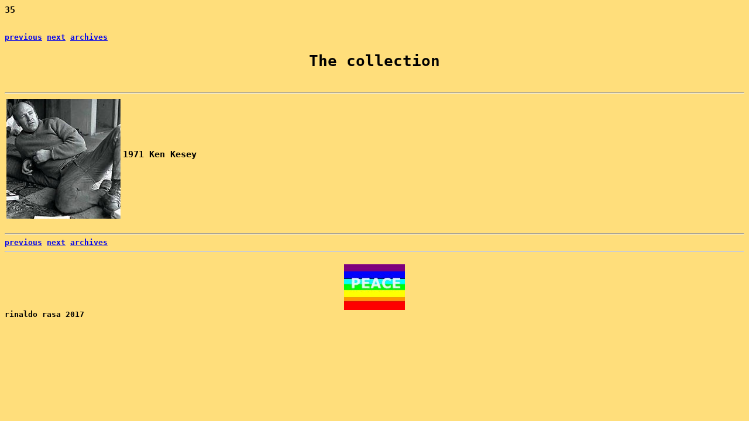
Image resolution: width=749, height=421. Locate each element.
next (56, 37)
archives (89, 37)
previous (23, 37)
